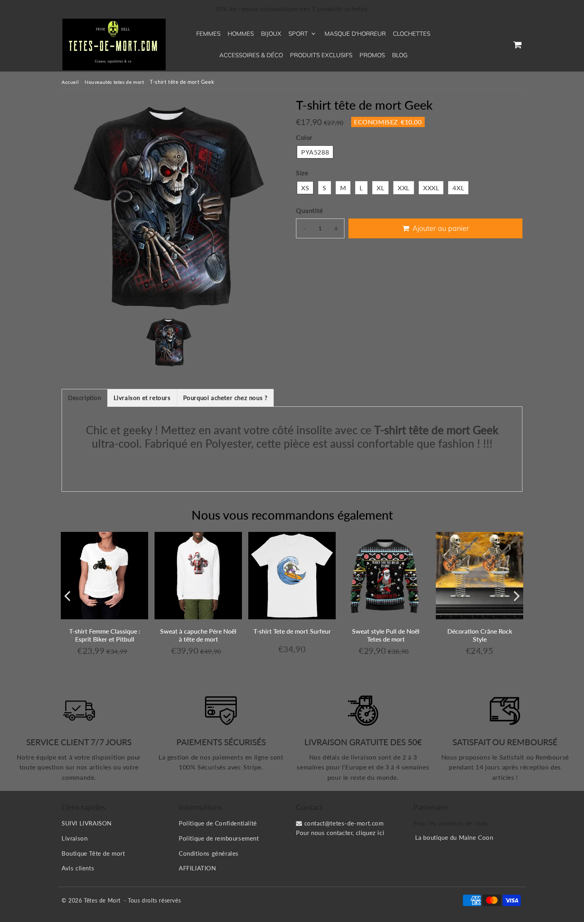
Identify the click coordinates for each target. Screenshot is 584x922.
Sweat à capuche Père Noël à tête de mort (198, 634)
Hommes (241, 33)
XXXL (431, 187)
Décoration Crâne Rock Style (479, 634)
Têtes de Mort (102, 900)
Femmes (208, 33)
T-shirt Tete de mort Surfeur (292, 631)
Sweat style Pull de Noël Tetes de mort (386, 634)
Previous (67, 595)
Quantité (309, 210)
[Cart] (517, 44)
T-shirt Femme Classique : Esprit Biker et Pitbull (104, 634)
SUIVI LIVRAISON (87, 823)
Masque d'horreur (355, 33)
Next (516, 595)
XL (380, 187)
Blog (400, 55)
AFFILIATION (197, 868)
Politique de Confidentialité (218, 823)
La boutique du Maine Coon (454, 837)
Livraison (74, 838)
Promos (372, 55)
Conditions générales (209, 853)
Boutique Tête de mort (93, 853)
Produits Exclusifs (321, 55)
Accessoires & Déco (251, 55)
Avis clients (78, 868)
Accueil (70, 82)
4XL (458, 187)
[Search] (480, 44)
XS (305, 187)
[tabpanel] (168, 341)
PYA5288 (315, 152)
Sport (298, 33)
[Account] (498, 44)
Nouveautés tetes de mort (114, 82)
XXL (404, 187)
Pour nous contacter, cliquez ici (340, 832)
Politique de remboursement (219, 838)
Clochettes (411, 33)
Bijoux (271, 33)
